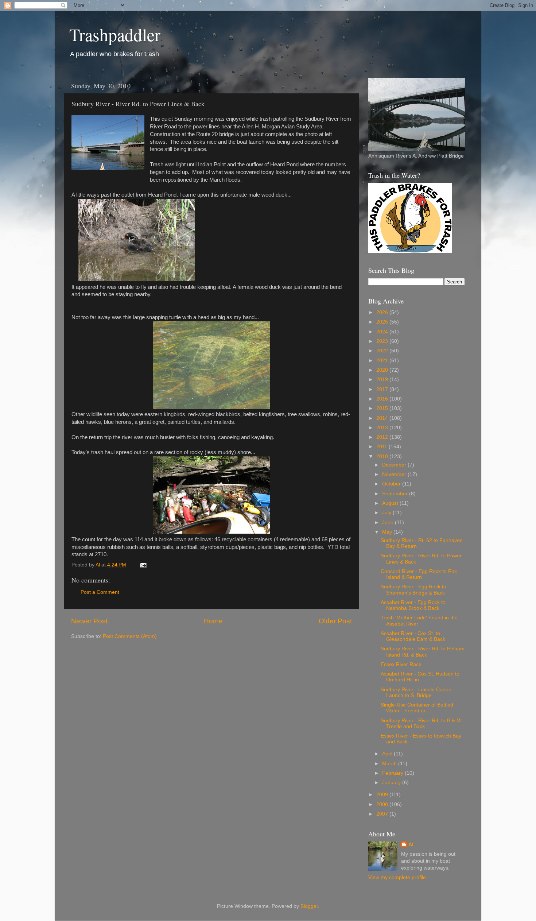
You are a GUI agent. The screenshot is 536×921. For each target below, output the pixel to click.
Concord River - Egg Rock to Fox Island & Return (419, 574)
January (392, 782)
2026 (382, 312)
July (387, 512)
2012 (382, 437)
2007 (382, 814)
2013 (382, 427)
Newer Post (89, 621)
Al (410, 844)
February (393, 773)
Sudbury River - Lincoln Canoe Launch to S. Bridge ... (416, 692)
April (388, 753)
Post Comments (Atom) (130, 636)
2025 (382, 322)
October (392, 484)
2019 (382, 379)
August (391, 503)
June (388, 522)
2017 (382, 389)
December (395, 465)
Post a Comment (100, 592)
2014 (382, 418)
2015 (382, 408)
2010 (382, 456)
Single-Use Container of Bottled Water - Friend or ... (417, 707)
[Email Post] (142, 565)
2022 (382, 350)
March (390, 763)
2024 (382, 331)
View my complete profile (397, 877)
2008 (382, 804)
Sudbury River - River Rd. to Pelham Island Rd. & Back (423, 651)
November (395, 474)
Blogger (309, 906)
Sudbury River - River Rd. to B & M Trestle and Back (421, 723)
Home (213, 621)
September (395, 493)
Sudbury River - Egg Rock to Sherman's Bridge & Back (413, 589)
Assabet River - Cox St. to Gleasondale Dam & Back (413, 636)
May (387, 532)
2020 (382, 370)
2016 (382, 399)
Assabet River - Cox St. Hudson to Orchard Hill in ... (420, 676)
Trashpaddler (114, 34)
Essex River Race (401, 664)
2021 (382, 360)
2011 (382, 446)
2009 (382, 794)
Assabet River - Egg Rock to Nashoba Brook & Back (413, 605)
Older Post (335, 621)
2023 (382, 341)
